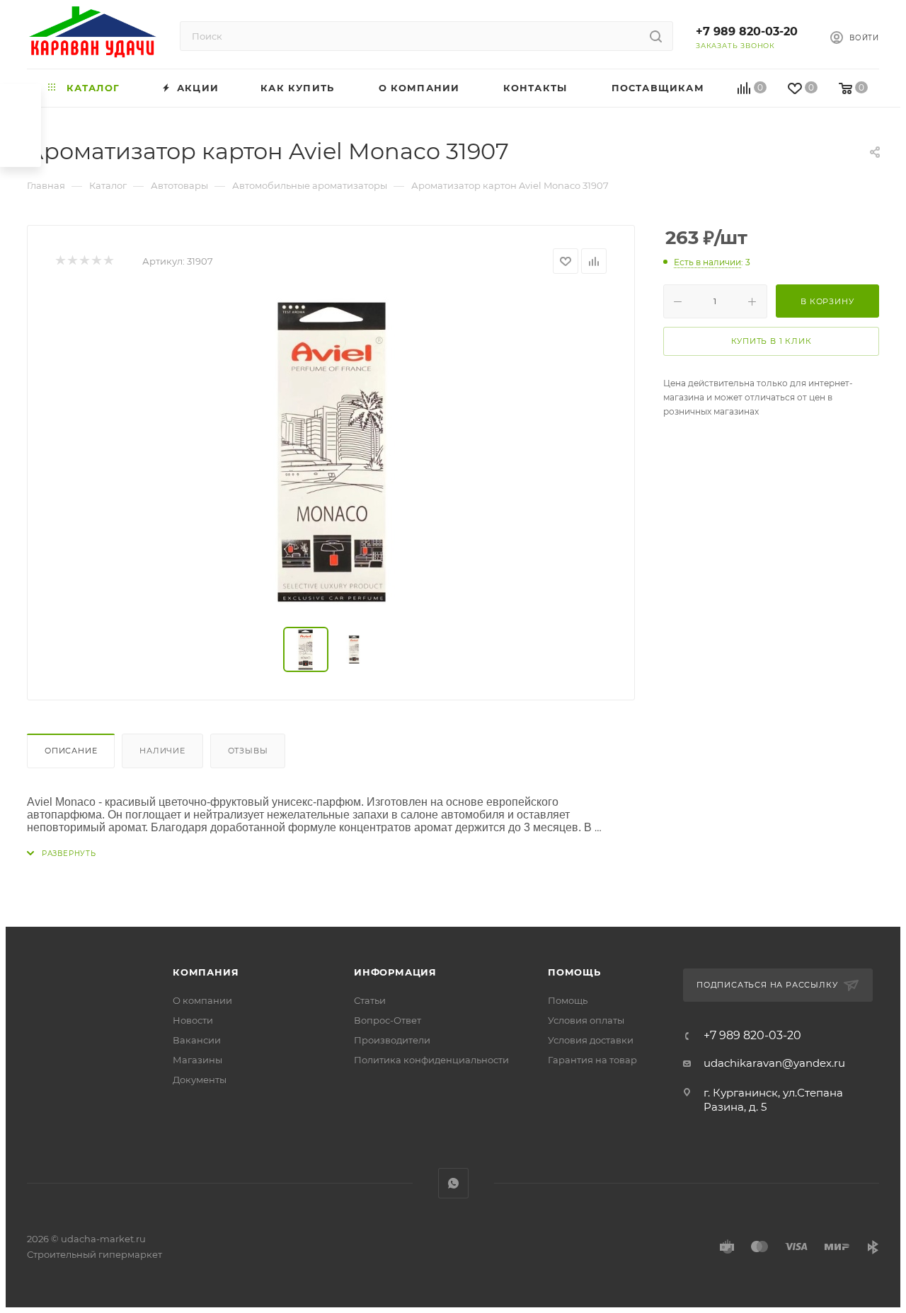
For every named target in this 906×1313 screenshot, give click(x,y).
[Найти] (655, 36)
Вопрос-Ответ (387, 1020)
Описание (71, 751)
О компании (202, 1000)
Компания (206, 972)
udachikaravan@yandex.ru (774, 1063)
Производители (392, 1040)
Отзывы (248, 751)
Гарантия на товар (592, 1059)
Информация (395, 972)
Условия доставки (590, 1040)
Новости (193, 1020)
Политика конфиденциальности (431, 1059)
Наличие (162, 751)
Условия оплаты (586, 1020)
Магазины (197, 1059)
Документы (199, 1079)
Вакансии (197, 1040)
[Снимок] (331, 450)
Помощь (574, 972)
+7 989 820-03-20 (747, 31)
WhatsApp (453, 1183)
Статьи (370, 1000)
